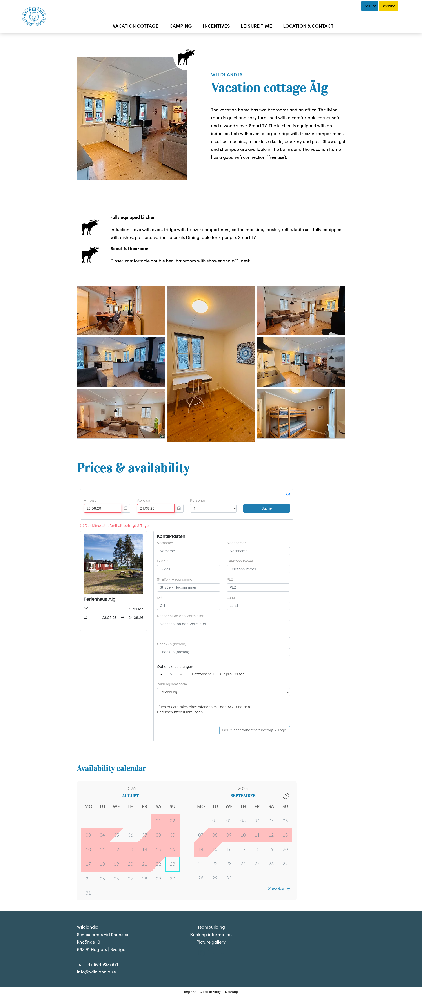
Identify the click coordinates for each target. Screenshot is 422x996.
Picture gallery (211, 942)
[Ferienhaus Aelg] (121, 333)
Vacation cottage (135, 25)
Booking (388, 6)
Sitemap (231, 991)
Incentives (216, 25)
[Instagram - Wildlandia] (201, 954)
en (349, 6)
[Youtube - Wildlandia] (212, 954)
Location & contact (308, 25)
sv (333, 6)
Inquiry (370, 6)
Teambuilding (211, 927)
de (340, 6)
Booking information (211, 934)
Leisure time (256, 25)
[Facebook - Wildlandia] (222, 954)
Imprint (190, 991)
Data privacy (210, 991)
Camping (180, 25)
